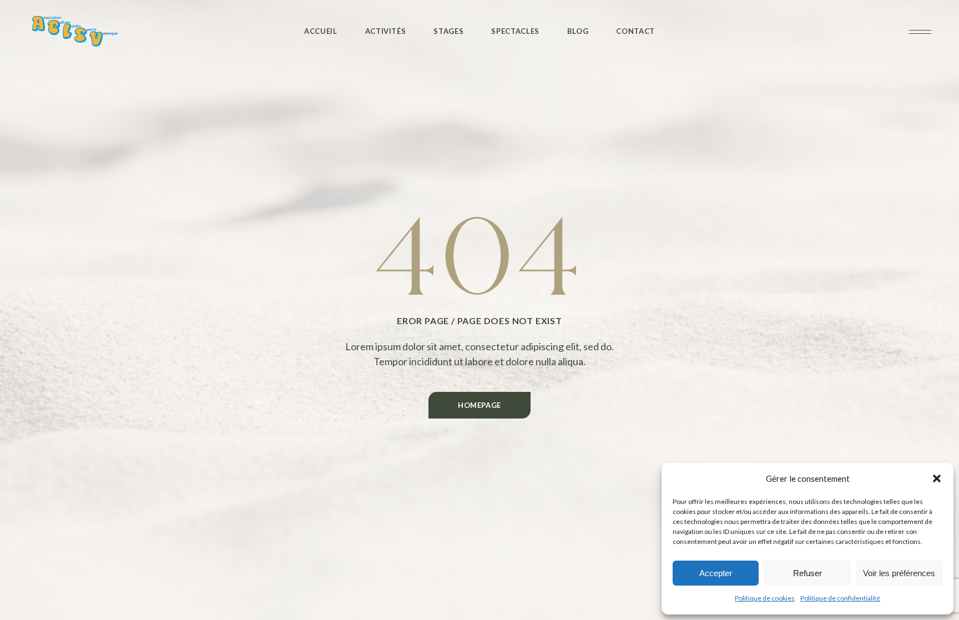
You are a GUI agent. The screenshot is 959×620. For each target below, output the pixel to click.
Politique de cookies (765, 598)
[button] (936, 478)
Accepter (715, 573)
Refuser (807, 573)
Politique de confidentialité (840, 598)
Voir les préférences (899, 573)
